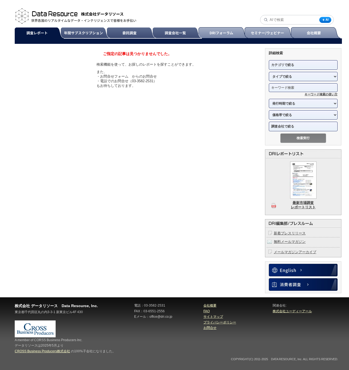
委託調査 (132, 33)
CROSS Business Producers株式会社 (42, 351)
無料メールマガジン (290, 242)
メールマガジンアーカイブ (295, 252)
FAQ (206, 311)
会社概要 (316, 33)
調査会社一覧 (178, 33)
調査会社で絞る (282, 126)
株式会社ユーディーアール (292, 311)
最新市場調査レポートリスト (303, 205)
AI (327, 19)
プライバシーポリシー (219, 322)
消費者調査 (303, 284)
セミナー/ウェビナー (270, 33)
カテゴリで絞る (282, 65)
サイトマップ (213, 317)
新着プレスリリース (290, 233)
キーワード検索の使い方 (321, 94)
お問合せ (209, 328)
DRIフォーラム (223, 33)
